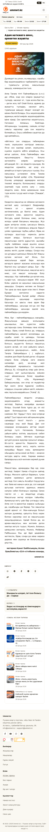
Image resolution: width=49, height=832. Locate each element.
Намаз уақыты (8, 17)
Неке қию (7, 814)
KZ (39, 3)
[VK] (28, 571)
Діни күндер (8, 809)
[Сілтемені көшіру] (8, 577)
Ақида (5, 785)
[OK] (35, 571)
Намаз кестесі (9, 800)
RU (44, 3)
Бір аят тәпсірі (9, 789)
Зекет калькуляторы (11, 805)
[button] (24, 63)
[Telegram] (14, 571)
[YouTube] (10, 734)
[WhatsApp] (8, 571)
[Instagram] (16, 734)
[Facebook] (21, 571)
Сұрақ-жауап (8, 760)
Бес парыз (7, 780)
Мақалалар (7, 755)
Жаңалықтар (8, 751)
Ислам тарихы (11, 43)
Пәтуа (5, 764)
